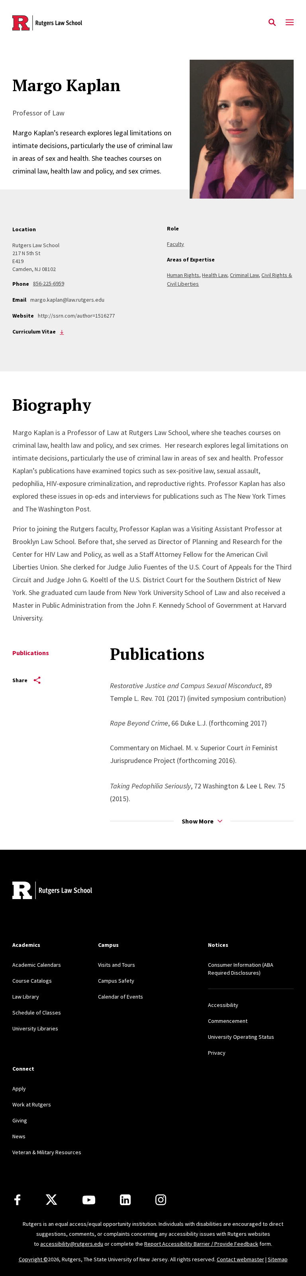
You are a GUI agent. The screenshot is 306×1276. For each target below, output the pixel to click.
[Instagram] (160, 1199)
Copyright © (33, 1259)
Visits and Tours (116, 964)
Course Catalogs (32, 980)
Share (19, 680)
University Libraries (35, 1028)
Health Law (214, 275)
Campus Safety (116, 980)
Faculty (175, 244)
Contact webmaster (240, 1259)
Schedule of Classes (36, 1012)
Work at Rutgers (31, 1104)
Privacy (217, 1052)
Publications (30, 653)
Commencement (227, 1020)
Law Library (25, 996)
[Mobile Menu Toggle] (289, 22)
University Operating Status (241, 1036)
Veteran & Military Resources (46, 1152)
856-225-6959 (48, 283)
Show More (198, 821)
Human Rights (183, 275)
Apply (19, 1088)
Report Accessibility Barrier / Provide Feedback (201, 1243)
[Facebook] (17, 1199)
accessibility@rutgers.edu (71, 1243)
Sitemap (278, 1259)
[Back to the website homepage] (47, 23)
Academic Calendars (36, 964)
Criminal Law (244, 275)
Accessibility (223, 1005)
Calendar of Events (120, 996)
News (19, 1136)
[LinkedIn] (125, 1199)
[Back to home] (65, 891)
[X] (51, 1200)
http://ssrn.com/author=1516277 (76, 315)
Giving (19, 1120)
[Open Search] (272, 22)
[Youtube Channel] (88, 1200)
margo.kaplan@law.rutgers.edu (67, 299)
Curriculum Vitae (62, 332)
